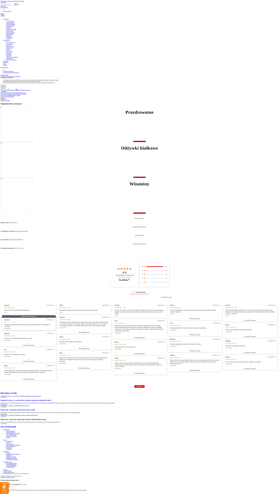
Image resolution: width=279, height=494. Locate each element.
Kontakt (5, 65)
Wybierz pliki (11, 484)
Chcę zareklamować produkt (13, 433)
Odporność (8, 54)
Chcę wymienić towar (11, 436)
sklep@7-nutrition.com (8, 472)
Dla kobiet (8, 55)
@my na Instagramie (8, 426)
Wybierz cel (6, 40)
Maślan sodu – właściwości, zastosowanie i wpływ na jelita (18, 410)
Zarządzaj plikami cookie (12, 459)
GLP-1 (8, 49)
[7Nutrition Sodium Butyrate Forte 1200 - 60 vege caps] (14, 94)
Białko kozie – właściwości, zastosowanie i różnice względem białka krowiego (23, 419)
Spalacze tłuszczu (10, 22)
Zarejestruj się (9, 441)
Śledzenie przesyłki (10, 432)
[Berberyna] (4, 99)
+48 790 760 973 (7, 471)
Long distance (9, 37)
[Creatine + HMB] (5, 100)
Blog (4, 63)
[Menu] (3, 15)
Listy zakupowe (4, 67)
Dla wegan (8, 45)
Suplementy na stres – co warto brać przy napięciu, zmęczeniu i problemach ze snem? (26, 400)
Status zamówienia (10, 431)
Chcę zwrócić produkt (11, 434)
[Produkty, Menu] (9, 19)
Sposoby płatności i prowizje (13, 454)
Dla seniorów (9, 48)
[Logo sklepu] (3, 2)
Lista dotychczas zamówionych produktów (10, 76)
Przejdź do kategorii (19, 1)
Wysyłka (8, 453)
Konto (4, 88)
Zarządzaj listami (4, 75)
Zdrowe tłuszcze (10, 33)
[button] (134, 292)
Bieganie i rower (10, 46)
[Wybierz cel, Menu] (11, 40)
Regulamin (8, 455)
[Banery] (3, 98)
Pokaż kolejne (139, 386)
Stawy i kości (9, 51)
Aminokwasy (9, 26)
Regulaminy (6, 451)
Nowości (5, 61)
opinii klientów (124, 275)
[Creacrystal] (4, 91)
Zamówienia (6, 429)
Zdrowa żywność (10, 32)
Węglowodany (9, 30)
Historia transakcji (10, 446)
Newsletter (8, 449)
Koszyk (8, 442)
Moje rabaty (9, 447)
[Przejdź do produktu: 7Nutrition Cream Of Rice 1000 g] (253, 488)
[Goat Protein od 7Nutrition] (7, 96)
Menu (4, 85)
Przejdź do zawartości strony (8, 1)
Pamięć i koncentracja (11, 59)
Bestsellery (6, 62)
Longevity (8, 53)
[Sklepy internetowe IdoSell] (7, 477)
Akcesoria (8, 38)
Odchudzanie (9, 58)
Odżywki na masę (10, 25)
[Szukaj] (16, 4)
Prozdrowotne (9, 34)
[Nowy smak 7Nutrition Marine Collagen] (10, 95)
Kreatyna (8, 28)
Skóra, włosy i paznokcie (12, 57)
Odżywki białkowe (10, 24)
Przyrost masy (9, 44)
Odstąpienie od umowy (11, 458)
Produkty (5, 19)
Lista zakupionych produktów (13, 445)
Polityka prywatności (11, 456)
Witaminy (8, 36)
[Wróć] (7, 21)
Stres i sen (8, 50)
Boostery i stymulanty (11, 29)
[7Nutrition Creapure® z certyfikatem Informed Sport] (13, 92)
